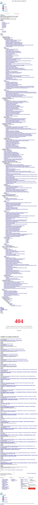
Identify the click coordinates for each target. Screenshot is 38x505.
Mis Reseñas (4, 27)
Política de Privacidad (19, 469)
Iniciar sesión (4, 31)
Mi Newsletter (4, 26)
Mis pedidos (4, 24)
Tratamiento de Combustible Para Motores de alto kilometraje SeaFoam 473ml (12, 350)
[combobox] (4, 18)
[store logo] (2, 15)
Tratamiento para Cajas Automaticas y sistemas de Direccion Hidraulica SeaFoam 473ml (14, 360)
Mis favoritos (4, 25)
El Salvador (6, 501)
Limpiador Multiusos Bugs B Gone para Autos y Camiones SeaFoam (11, 340)
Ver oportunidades (31, 488)
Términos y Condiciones (11, 469)
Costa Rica (5, 499)
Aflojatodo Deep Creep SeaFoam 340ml (6, 345)
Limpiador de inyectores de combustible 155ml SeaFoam (9, 355)
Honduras (5, 497)
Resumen (3, 22)
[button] (19, 4)
